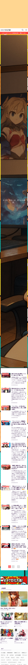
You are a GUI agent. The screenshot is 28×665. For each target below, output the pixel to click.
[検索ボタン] (22, 30)
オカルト (13, 657)
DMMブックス (17, 652)
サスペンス (22, 659)
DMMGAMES (9, 652)
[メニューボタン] (26, 30)
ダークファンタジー (12, 662)
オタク (17, 657)
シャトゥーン (4, 662)
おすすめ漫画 (18, 655)
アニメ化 (7, 657)
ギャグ (22, 657)
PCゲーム (3, 655)
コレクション (15, 659)
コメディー (9, 659)
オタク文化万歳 (6, 30)
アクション (24, 655)
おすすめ (11, 655)
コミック (3, 659)
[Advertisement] (14, 14)
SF (7, 655)
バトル (19, 662)
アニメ (2, 657)
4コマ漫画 (3, 652)
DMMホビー (24, 652)
